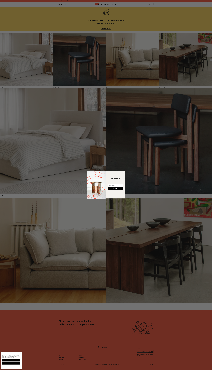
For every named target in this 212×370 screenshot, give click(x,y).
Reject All (11, 362)
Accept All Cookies (11, 359)
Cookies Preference (11, 365)
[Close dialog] (124, 172)
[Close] (20, 353)
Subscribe (115, 188)
